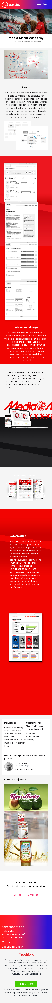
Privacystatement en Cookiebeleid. (26, 974)
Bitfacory (30, 740)
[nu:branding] (16, 6)
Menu (42, 4)
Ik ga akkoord (26, 984)
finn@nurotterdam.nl (23, 769)
